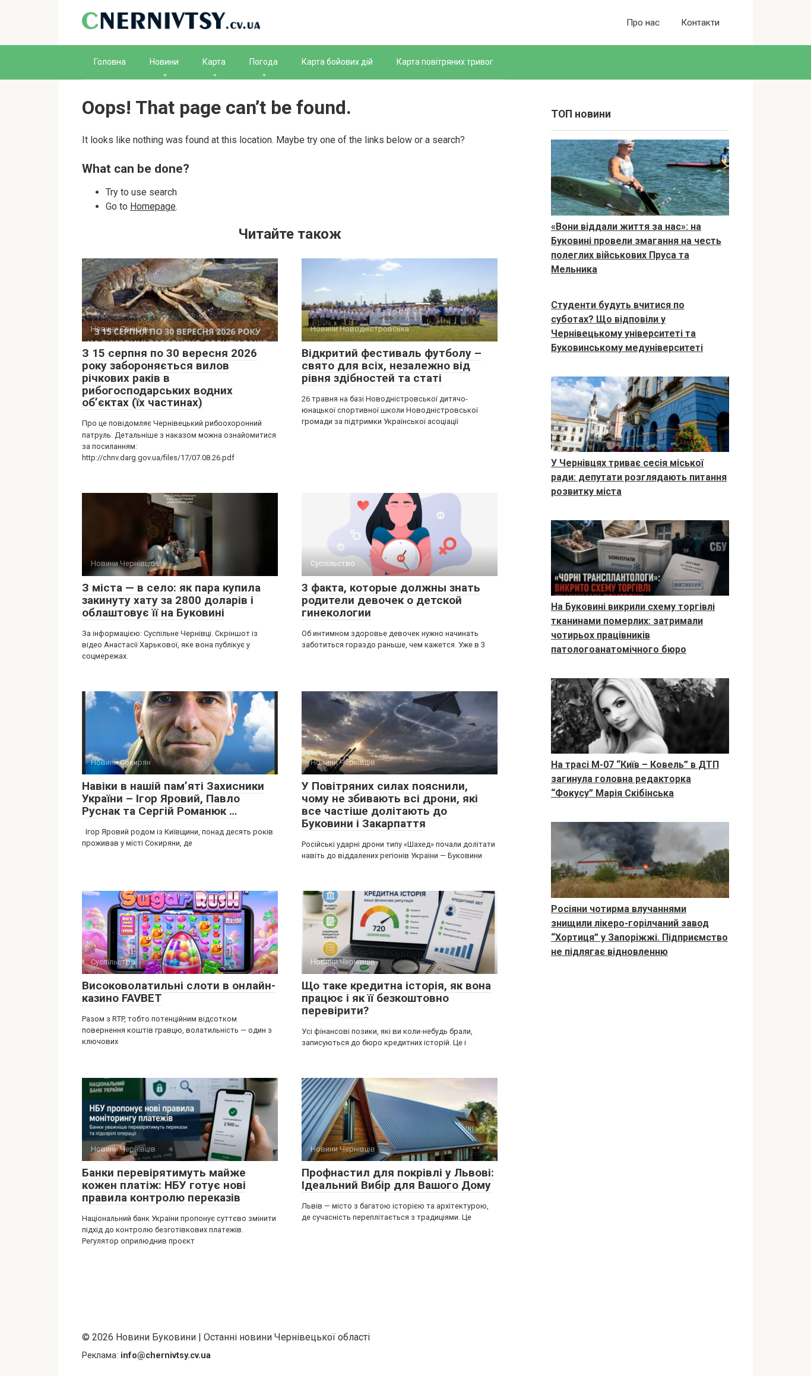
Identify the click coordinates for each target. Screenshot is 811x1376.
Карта (214, 62)
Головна (110, 62)
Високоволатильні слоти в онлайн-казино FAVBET (178, 992)
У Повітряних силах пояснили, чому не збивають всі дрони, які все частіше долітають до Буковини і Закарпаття (390, 804)
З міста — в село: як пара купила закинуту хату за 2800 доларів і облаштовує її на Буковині (171, 600)
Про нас (643, 22)
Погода (263, 62)
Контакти (700, 22)
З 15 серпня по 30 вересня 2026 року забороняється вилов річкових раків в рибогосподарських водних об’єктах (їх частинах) (169, 378)
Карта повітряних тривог (445, 62)
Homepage (153, 206)
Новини (164, 62)
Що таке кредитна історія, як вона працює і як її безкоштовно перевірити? (396, 998)
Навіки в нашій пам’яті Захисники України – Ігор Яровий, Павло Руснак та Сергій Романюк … (173, 798)
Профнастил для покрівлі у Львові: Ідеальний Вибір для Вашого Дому (398, 1179)
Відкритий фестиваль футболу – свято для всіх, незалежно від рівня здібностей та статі (391, 365)
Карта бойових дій (337, 62)
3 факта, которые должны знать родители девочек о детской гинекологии (391, 600)
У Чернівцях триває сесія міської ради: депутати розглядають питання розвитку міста (639, 477)
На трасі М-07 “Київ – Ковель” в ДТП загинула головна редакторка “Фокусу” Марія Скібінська (635, 779)
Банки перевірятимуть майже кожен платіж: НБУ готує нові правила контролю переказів (164, 1185)
